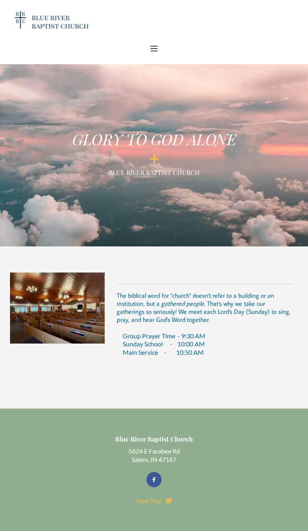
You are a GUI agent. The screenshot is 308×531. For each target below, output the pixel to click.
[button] (154, 48)
